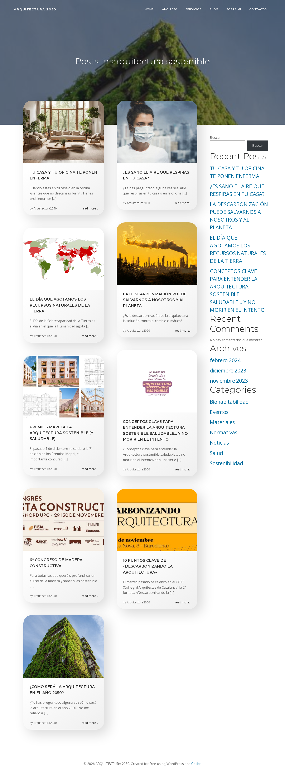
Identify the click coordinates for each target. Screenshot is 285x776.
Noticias (219, 442)
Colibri (196, 763)
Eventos (219, 412)
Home (149, 9)
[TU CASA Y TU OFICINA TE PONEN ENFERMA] (63, 131)
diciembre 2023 (228, 370)
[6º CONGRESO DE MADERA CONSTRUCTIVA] (63, 519)
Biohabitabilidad (229, 401)
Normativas (223, 432)
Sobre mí (234, 9)
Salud (216, 453)
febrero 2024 (225, 360)
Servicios (193, 9)
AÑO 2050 (169, 9)
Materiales (222, 422)
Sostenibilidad (226, 463)
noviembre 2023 (229, 380)
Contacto (258, 9)
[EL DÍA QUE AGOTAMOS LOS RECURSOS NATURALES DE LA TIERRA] (63, 258)
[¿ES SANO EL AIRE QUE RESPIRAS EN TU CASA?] (157, 131)
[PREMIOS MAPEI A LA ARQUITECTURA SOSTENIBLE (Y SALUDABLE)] (63, 386)
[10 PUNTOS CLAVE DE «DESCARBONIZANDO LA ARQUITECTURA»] (157, 519)
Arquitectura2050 (45, 208)
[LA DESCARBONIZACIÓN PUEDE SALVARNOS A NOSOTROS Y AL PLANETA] (157, 253)
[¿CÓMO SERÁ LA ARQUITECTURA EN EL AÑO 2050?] (63, 646)
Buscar (215, 137)
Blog (214, 9)
